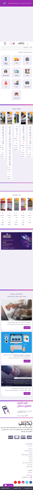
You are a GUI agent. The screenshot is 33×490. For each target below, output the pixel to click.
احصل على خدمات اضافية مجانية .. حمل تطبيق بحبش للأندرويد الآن (19, 3)
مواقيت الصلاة (29, 467)
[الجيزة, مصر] (16, 208)
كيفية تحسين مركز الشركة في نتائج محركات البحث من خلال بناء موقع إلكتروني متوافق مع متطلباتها (16, 355)
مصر (12, 43)
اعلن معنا (30, 457)
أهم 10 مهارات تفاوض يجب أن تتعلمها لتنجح (20, 388)
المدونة (30, 461)
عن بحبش (30, 449)
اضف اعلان (10, 486)
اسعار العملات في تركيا (27, 463)
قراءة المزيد (27, 328)
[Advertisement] (16, 24)
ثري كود (11, 488)
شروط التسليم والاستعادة (26, 455)
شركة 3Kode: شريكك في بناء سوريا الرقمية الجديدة (19, 322)
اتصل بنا (30, 459)
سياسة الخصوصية (28, 451)
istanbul (28, 475)
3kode (22, 488)
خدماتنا (30, 453)
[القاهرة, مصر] (30, 207)
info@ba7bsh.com (26, 477)
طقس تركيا (29, 465)
